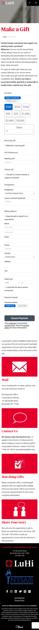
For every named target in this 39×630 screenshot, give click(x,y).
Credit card (10, 306)
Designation (9, 185)
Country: (7, 253)
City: (6, 271)
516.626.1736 (19, 556)
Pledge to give (11, 101)
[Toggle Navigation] (30, 3)
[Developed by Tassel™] (19, 626)
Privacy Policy (19, 600)
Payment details (11, 297)
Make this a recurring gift (15, 146)
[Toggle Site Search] (36, 3)
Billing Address (10, 211)
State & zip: (8, 279)
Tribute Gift (9, 169)
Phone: (7, 245)
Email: (6, 237)
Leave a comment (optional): (15, 198)
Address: (7, 261)
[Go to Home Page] (8, 3)
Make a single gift (12, 98)
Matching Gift (9, 159)
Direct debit (22, 306)
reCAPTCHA (9, 325)
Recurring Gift (10, 140)
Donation (8, 93)
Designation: (9, 190)
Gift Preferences (11, 152)
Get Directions (20, 598)
